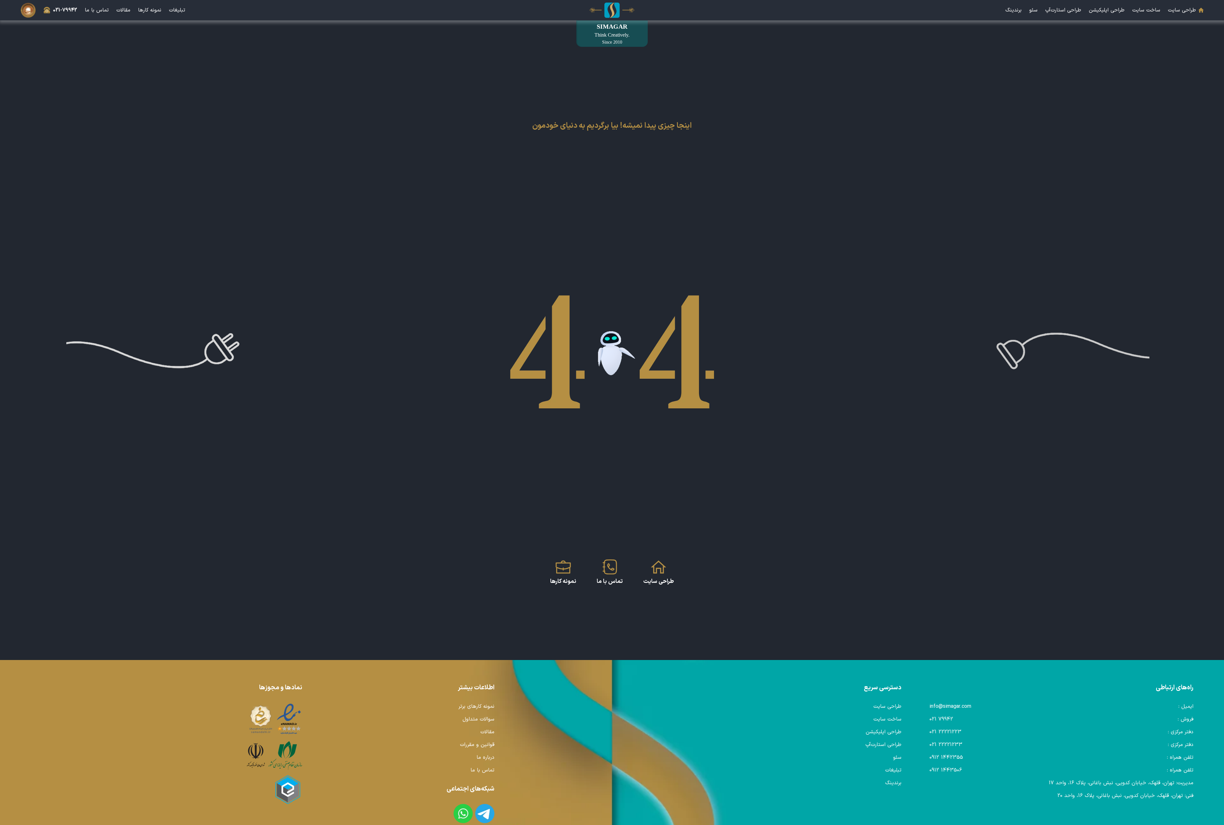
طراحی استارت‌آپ (1063, 10)
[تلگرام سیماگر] (484, 813)
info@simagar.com (950, 706)
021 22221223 (945, 732)
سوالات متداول (478, 719)
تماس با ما (97, 10)
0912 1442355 (946, 757)
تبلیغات (177, 10)
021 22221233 (945, 745)
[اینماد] (289, 719)
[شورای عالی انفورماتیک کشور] (256, 755)
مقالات (123, 10)
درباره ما (485, 757)
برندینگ (1013, 10)
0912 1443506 (945, 770)
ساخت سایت (1146, 10)
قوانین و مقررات (477, 745)
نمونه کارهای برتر (476, 706)
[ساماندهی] (260, 719)
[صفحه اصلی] (612, 10)
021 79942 (941, 719)
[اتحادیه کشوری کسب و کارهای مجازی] (287, 789)
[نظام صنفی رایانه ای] (285, 755)
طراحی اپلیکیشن (1107, 10)
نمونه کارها (149, 10)
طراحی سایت (1182, 10)
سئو (1033, 10)
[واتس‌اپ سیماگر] (463, 813)
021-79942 (65, 10)
